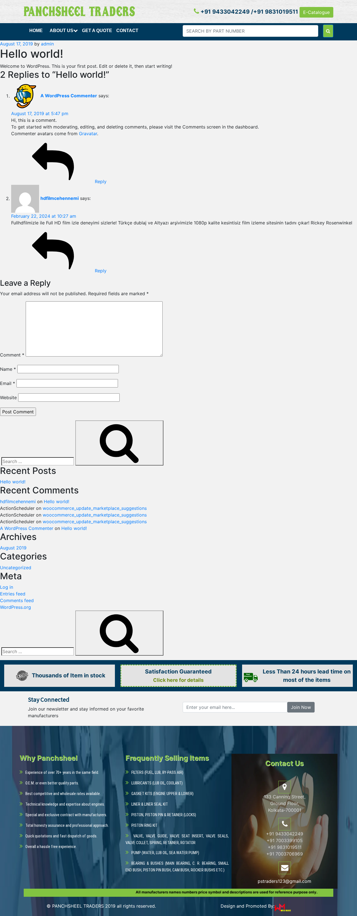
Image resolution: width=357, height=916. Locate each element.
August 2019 (13, 548)
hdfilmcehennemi (59, 198)
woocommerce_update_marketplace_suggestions (95, 508)
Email (7, 383)
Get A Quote (97, 30)
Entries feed (12, 594)
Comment (12, 355)
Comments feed (17, 600)
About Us (61, 30)
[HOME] (36, 37)
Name (8, 369)
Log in (6, 587)
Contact (127, 30)
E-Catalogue (316, 12)
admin (47, 44)
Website (8, 397)
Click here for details (178, 680)
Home (36, 30)
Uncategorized (15, 567)
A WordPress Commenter (68, 96)
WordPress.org (15, 607)
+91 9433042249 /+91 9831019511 (248, 11)
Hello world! (12, 481)
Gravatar (88, 133)
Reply (101, 181)
